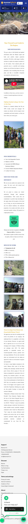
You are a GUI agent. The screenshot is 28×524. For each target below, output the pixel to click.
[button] (14, 509)
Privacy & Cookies (5, 479)
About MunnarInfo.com (7, 493)
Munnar (3, 463)
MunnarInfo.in (11, 518)
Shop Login (16, 8)
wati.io (17, 513)
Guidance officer (5, 484)
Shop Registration (6, 8)
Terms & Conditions (6, 481)
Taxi (25, 8)
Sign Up (20, 3)
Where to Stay (4, 465)
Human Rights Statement (7, 486)
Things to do (4, 470)
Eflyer (2, 472)
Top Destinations (5, 468)
